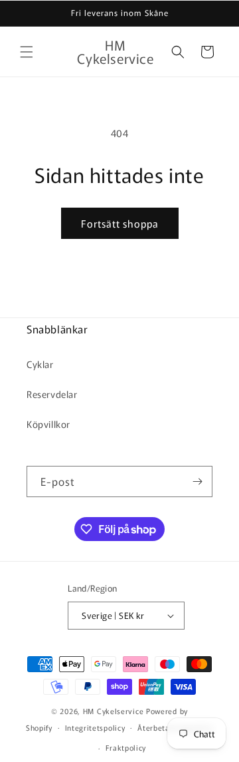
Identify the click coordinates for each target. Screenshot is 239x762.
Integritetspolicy (95, 727)
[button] (26, 52)
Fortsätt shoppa (120, 223)
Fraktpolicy (126, 747)
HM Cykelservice (114, 710)
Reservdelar (52, 394)
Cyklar (40, 364)
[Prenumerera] (197, 481)
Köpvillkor (48, 424)
